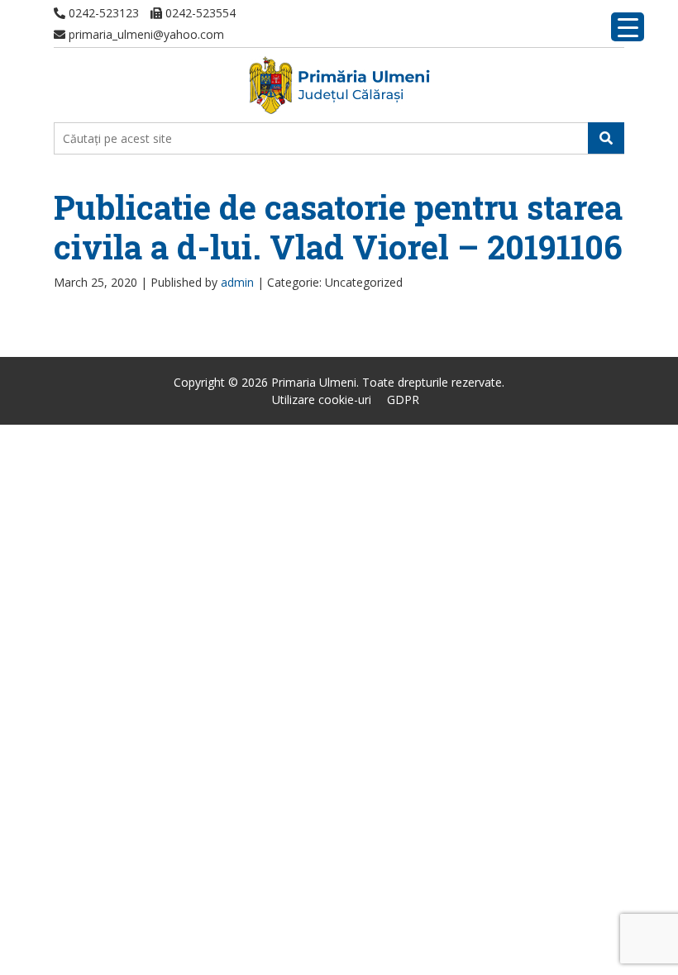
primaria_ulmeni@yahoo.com (144, 34)
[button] (606, 138)
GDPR (403, 399)
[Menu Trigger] (627, 26)
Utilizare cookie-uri (321, 399)
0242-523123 (102, 13)
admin (237, 282)
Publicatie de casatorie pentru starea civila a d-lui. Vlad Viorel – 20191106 (338, 227)
